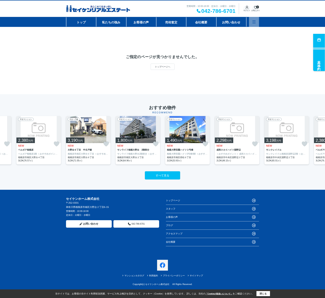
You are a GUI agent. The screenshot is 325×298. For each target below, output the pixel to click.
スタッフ (170, 208)
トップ (81, 22)
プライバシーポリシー (174, 275)
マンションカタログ (134, 275)
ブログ (169, 225)
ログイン (246, 10)
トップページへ (162, 66)
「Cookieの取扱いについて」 (219, 294)
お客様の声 (141, 22)
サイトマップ (196, 275)
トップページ (173, 200)
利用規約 (153, 275)
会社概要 (201, 22)
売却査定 (171, 22)
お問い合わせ (231, 22)
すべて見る (162, 175)
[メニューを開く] (254, 22)
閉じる (263, 293)
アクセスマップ (174, 233)
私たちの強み (111, 22)
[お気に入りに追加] (7, 144)
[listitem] (88, 140)
